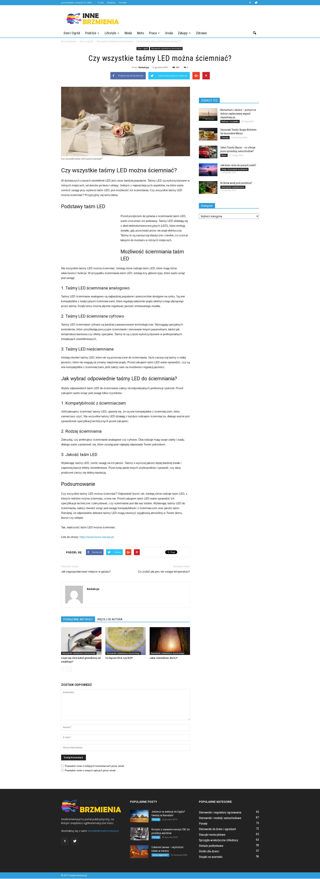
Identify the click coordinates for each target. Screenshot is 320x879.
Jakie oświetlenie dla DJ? (163, 658)
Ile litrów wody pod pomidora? (236, 183)
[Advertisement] (191, 18)
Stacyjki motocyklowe (212, 834)
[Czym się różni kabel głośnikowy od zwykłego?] (81, 641)
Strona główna (68, 41)
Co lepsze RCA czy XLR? (119, 658)
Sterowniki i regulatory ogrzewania (220, 812)
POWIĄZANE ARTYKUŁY (78, 619)
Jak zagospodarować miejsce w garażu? (86, 571)
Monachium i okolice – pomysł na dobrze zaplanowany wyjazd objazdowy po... (238, 113)
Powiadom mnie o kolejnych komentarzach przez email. (95, 766)
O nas (101, 2)
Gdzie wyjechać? (160, 855)
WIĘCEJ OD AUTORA (109, 619)
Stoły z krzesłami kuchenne (234, 169)
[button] (254, 33)
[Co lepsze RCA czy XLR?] (125, 641)
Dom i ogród (72, 33)
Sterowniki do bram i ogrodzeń (217, 829)
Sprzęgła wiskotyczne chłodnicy (218, 840)
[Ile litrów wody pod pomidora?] (208, 187)
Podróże (90, 33)
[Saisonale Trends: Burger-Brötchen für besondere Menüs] (208, 134)
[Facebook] (250, 2)
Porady (156, 819)
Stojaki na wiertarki (210, 857)
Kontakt (123, 2)
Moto (140, 33)
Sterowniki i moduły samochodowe (220, 818)
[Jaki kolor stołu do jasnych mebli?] (208, 169)
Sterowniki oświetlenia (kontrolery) (166, 48)
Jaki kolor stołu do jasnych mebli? (238, 165)
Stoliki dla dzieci (209, 851)
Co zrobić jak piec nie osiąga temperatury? (164, 571)
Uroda (169, 33)
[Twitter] (256, 2)
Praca (153, 33)
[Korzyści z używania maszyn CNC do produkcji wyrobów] (139, 834)
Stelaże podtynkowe (211, 846)
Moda (128, 33)
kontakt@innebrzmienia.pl (103, 831)
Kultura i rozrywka (230, 121)
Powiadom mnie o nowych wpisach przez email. (90, 770)
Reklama (111, 2)
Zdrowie (201, 33)
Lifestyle (110, 33)
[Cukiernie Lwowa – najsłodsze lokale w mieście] (139, 851)
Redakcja (144, 67)
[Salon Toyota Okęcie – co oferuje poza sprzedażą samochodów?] (208, 152)
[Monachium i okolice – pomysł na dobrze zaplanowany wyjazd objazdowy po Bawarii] (208, 114)
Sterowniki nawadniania (232, 187)
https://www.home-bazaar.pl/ (97, 537)
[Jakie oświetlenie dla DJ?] (170, 641)
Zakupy (183, 33)
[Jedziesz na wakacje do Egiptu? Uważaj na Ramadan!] (139, 816)
